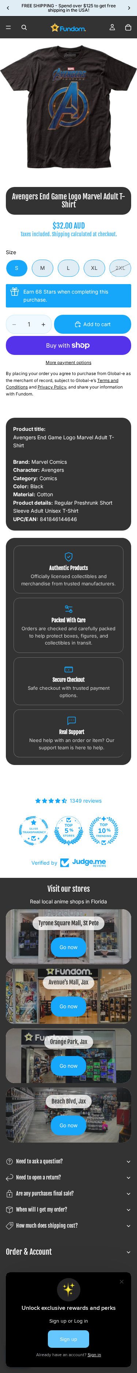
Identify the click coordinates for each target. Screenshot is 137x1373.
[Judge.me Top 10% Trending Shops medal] (103, 830)
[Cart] (128, 27)
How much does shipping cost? (47, 1226)
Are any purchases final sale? (45, 1193)
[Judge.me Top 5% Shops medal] (68, 830)
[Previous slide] (8, 8)
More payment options (68, 362)
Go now (68, 947)
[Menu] (8, 27)
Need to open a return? (38, 1177)
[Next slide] (129, 8)
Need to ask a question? (39, 1161)
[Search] (24, 27)
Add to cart (97, 324)
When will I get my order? (41, 1209)
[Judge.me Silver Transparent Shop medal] (33, 830)
